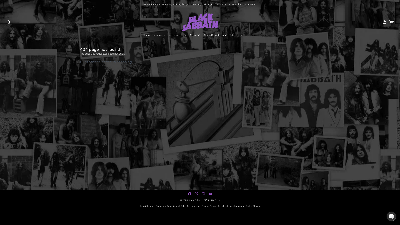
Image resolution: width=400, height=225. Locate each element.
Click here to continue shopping (106, 62)
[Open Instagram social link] (203, 193)
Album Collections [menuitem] (214, 35)
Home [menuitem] (146, 35)
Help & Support (146, 206)
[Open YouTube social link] (210, 193)
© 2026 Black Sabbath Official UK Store (200, 200)
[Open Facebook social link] (189, 193)
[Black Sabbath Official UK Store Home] (200, 22)
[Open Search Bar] (8, 22)
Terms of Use (193, 206)
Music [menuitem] (193, 35)
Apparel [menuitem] (157, 35)
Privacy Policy (209, 206)
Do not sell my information (231, 206)
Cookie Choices (253, 206)
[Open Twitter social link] (196, 193)
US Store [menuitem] (252, 35)
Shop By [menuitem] (235, 35)
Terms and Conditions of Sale (170, 206)
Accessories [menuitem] (176, 35)
